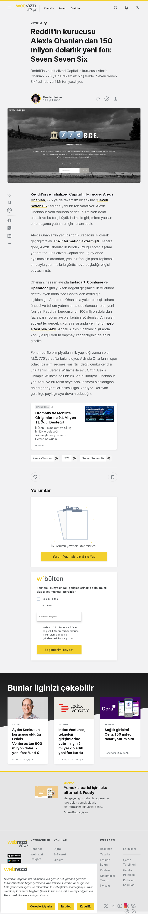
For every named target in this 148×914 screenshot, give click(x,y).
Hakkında (106, 848)
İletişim (105, 885)
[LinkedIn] (112, 905)
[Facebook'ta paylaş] (9, 220)
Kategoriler (49, 8)
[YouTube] (119, 905)
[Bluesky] (133, 905)
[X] (105, 905)
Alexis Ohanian (42, 458)
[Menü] (9, 9)
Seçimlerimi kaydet (59, 650)
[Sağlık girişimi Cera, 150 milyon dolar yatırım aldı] (120, 708)
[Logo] (26, 7)
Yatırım (36, 23)
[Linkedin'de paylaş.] (9, 236)
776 (67, 458)
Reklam (105, 870)
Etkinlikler (75, 8)
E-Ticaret (60, 854)
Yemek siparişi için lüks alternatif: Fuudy (85, 790)
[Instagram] (126, 905)
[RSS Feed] (133, 911)
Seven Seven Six (93, 458)
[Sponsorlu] (99, 414)
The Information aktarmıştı (76, 241)
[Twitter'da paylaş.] (9, 228)
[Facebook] (126, 911)
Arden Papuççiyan (22, 759)
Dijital (57, 848)
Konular (62, 8)
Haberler (36, 848)
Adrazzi (39, 445)
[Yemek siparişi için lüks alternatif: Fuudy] (46, 792)
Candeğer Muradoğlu (70, 759)
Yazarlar (105, 854)
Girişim (58, 860)
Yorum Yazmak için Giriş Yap (74, 557)
